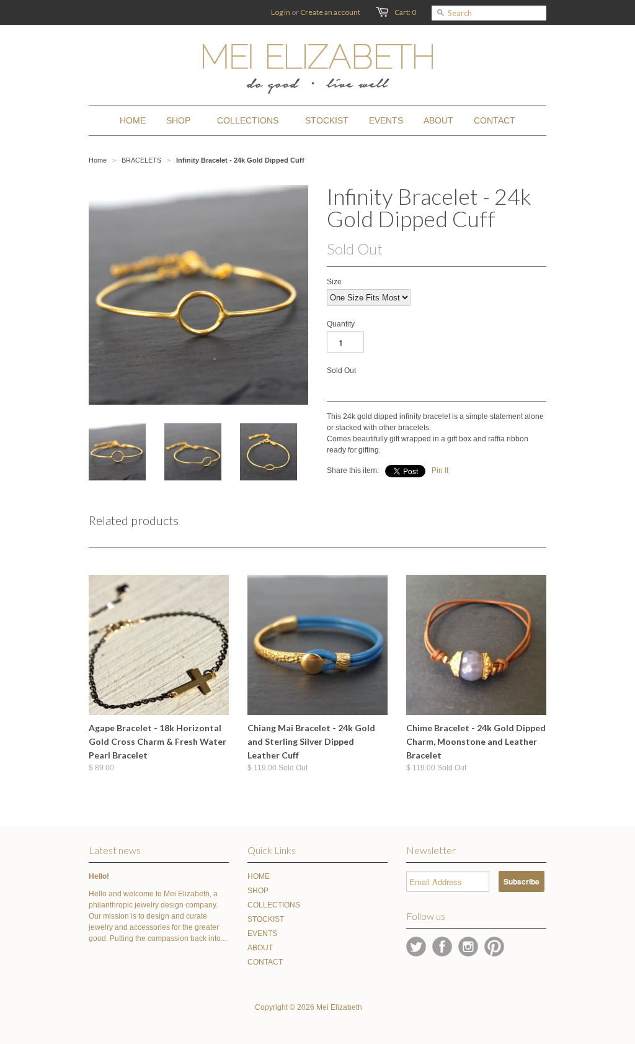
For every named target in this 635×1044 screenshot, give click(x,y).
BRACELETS (141, 160)
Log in (280, 12)
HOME (258, 876)
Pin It (440, 470)
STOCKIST (265, 919)
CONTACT (265, 962)
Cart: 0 (405, 12)
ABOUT (260, 947)
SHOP (258, 890)
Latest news (115, 850)
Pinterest (494, 946)
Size (334, 281)
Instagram (468, 946)
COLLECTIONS (273, 905)
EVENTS (262, 933)
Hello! (99, 876)
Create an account (330, 12)
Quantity (341, 324)
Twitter (416, 946)
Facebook (442, 946)
